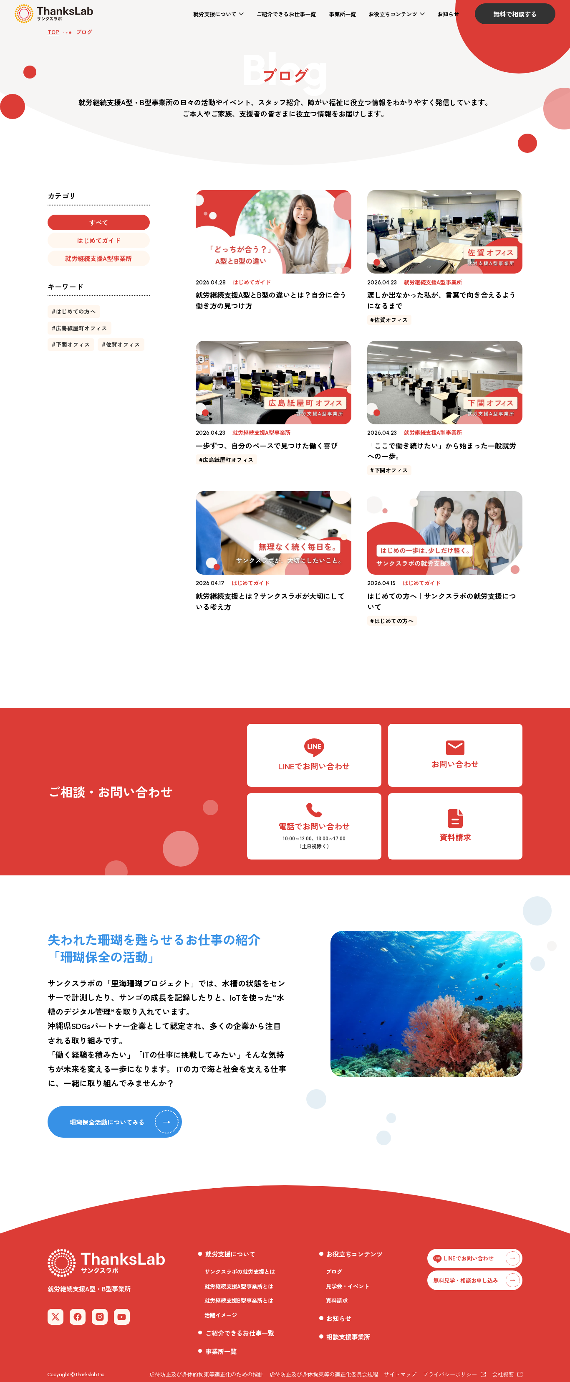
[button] (218, 14)
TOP (53, 32)
